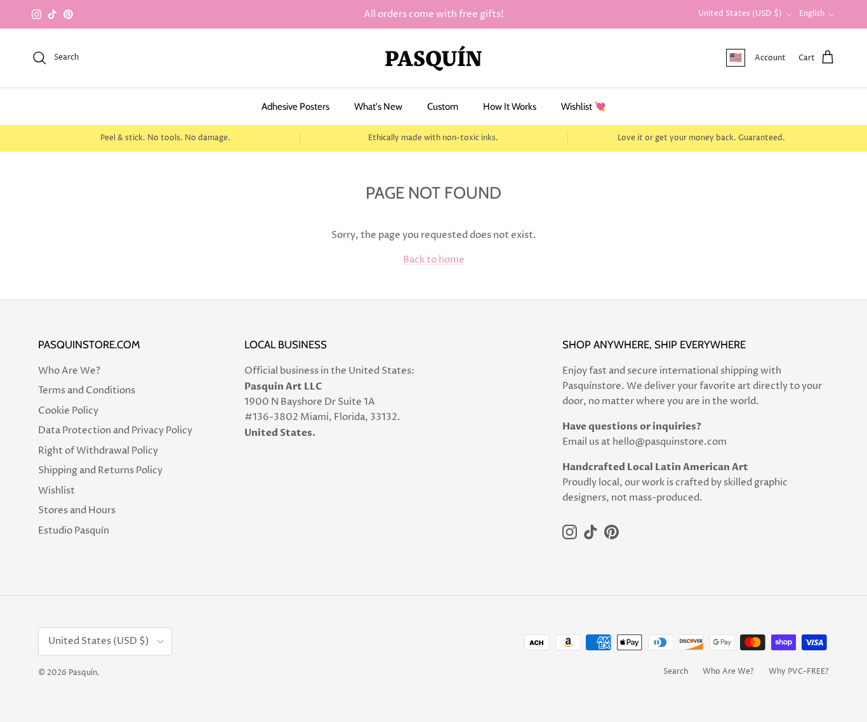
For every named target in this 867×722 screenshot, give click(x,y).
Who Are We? (69, 370)
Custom (442, 106)
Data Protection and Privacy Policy (115, 430)
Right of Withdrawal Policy (98, 450)
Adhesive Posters (295, 106)
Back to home (434, 259)
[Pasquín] (433, 58)
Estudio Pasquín (73, 530)
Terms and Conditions (86, 390)
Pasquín (83, 672)
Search (675, 671)
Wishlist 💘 (583, 106)
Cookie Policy (68, 410)
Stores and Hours (77, 510)
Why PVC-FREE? (799, 671)
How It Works (509, 106)
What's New (378, 106)
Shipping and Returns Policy (100, 470)
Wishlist (56, 490)
